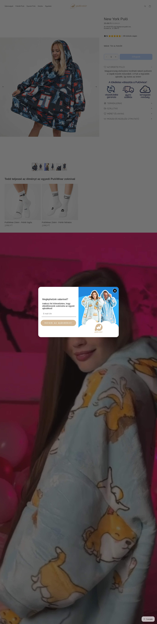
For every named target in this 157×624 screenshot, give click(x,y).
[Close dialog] (115, 291)
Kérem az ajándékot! (58, 323)
